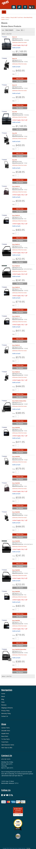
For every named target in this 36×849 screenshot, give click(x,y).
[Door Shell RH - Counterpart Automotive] (4, 542)
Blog (2, 699)
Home (3, 693)
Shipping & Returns (7, 708)
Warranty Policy (6, 713)
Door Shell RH (16, 427)
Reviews (3, 705)
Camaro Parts (5, 728)
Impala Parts (5, 733)
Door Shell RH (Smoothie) (19, 649)
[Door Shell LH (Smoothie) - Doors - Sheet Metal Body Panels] (6, 407)
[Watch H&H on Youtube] (7, 795)
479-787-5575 (5, 759)
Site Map (28, 848)
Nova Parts (4, 736)
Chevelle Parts (5, 730)
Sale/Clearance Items (7, 745)
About (3, 696)
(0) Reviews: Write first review (19, 406)
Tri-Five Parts (5, 739)
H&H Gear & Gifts (6, 747)
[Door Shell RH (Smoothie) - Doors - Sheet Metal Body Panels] (6, 656)
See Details (19, 423)
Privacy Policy (5, 710)
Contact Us (4, 716)
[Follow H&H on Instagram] (10, 795)
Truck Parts (4, 742)
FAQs (3, 702)
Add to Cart (19, 421)
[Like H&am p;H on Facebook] (2, 795)
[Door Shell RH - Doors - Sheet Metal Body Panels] (6, 432)
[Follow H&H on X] (5, 795)
